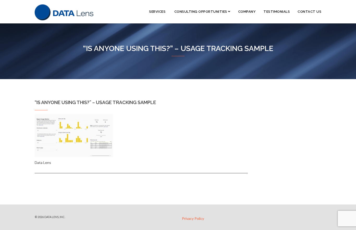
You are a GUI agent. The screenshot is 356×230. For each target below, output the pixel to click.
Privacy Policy (193, 218)
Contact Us (309, 12)
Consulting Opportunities (200, 12)
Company (247, 12)
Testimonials (276, 12)
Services (157, 12)
